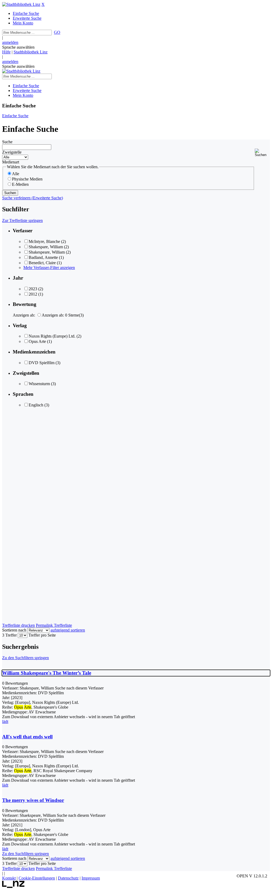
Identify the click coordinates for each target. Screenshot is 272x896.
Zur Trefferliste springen (22, 220)
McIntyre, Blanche (44, 241)
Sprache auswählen (18, 47)
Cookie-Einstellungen (37, 878)
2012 (33, 294)
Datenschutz (68, 878)
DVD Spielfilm (41, 362)
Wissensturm (39, 383)
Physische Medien (27, 179)
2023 (33, 289)
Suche (7, 142)
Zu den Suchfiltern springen (25, 657)
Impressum (91, 878)
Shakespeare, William (47, 252)
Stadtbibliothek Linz (31, 52)
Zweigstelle (12, 152)
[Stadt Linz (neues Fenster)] (13, 886)
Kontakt (9, 878)
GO (57, 32)
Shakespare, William (46, 247)
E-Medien (20, 184)
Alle (15, 173)
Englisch (36, 405)
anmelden (10, 42)
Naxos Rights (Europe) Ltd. (52, 336)
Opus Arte (37, 341)
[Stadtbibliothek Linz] (21, 4)
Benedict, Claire (42, 262)
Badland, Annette (43, 257)
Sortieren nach (14, 630)
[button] (262, 153)
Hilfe (6, 52)
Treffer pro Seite (42, 635)
